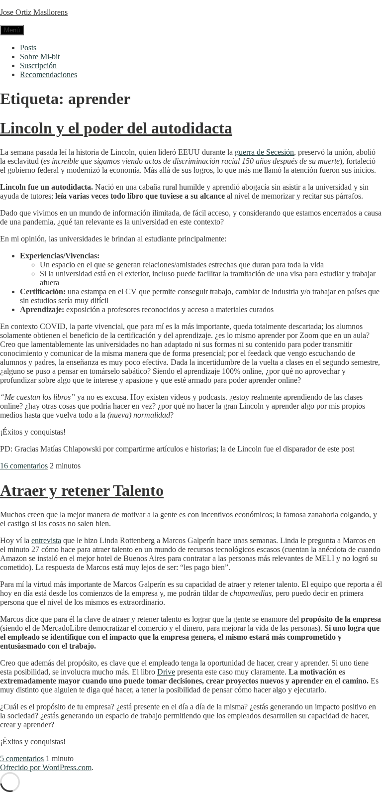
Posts (28, 47)
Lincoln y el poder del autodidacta (116, 128)
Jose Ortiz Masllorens (34, 12)
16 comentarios (24, 465)
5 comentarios (22, 758)
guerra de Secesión (264, 152)
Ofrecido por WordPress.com (46, 767)
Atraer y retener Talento (82, 490)
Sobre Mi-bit (40, 56)
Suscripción (38, 65)
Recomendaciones (48, 74)
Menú (12, 30)
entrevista (46, 540)
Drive (166, 672)
